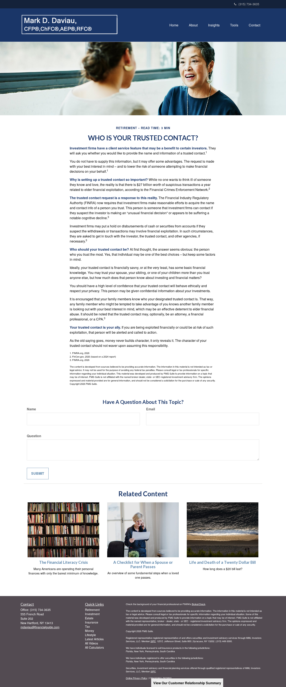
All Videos (91, 643)
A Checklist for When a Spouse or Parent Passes (143, 564)
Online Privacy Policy (136, 678)
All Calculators (94, 647)
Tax (87, 626)
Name (31, 409)
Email (150, 409)
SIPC (153, 641)
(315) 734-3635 (248, 4)
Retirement (92, 610)
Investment (92, 614)
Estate (89, 618)
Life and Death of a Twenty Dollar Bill (222, 562)
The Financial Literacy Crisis (63, 562)
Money (89, 631)
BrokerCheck (198, 604)
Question (34, 436)
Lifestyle (90, 635)
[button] (193, 25)
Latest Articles (94, 639)
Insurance (91, 622)
